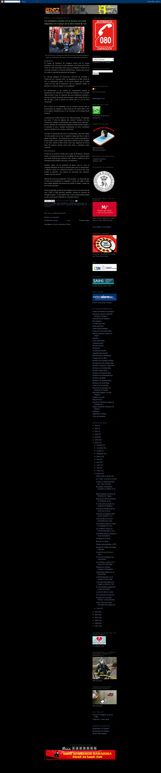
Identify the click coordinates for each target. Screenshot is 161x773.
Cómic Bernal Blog (98, 341)
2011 (96, 615)
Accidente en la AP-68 (103, 538)
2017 (96, 431)
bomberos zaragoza (76, 203)
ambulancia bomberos (60, 203)
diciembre (100, 445)
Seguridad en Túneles (99, 414)
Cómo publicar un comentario (102, 227)
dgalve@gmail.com (99, 98)
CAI (86, 203)
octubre (99, 451)
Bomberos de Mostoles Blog (102, 373)
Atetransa (96, 338)
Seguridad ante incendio (100, 353)
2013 (96, 443)
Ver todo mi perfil (99, 92)
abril (98, 468)
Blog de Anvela (97, 399)
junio (98, 462)
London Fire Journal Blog (100, 385)
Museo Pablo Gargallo (100, 733)
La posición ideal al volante (104, 592)
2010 (96, 617)
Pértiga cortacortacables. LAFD (106, 544)
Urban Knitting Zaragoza (100, 328)
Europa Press (48, 61)
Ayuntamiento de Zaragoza (101, 318)
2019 (96, 425)
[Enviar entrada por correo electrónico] (76, 200)
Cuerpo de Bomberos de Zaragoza (103, 311)
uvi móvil (47, 206)
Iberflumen (96, 411)
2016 (96, 434)
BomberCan (96, 348)
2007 (96, 626)
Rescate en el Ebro (102, 541)
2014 (96, 440)
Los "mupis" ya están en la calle (106, 479)
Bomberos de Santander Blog (102, 380)
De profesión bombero (99, 350)
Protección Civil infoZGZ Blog (102, 331)
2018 (96, 428)
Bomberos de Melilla (99, 378)
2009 (96, 620)
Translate (108, 62)
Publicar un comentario (51, 217)
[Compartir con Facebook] (51, 201)
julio (98, 459)
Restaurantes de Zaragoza (101, 731)
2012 (96, 612)
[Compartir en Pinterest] (54, 201)
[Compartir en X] (49, 201)
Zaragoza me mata (98, 397)
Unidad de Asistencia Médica (76, 204)
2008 (96, 623)
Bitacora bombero (98, 345)
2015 (96, 437)
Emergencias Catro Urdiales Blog (103, 363)
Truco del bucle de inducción (105, 595)
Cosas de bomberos (99, 416)
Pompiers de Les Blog (100, 358)
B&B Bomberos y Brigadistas (102, 355)
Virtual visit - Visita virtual (101, 719)
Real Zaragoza (97, 321)
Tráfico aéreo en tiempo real (105, 476)
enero (99, 608)
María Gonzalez (50, 204)
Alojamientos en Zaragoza (101, 728)
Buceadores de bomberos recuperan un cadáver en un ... (105, 489)
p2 (95, 88)
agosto (99, 456)
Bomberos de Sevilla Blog (101, 383)
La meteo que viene (99, 323)
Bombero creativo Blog (100, 370)
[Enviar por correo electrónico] (45, 201)
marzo (99, 471)
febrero (99, 473)
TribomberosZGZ (98, 343)
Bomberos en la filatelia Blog (102, 368)
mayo (99, 465)
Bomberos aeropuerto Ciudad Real (103, 365)
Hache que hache (98, 326)
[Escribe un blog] (47, 201)
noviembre (100, 448)
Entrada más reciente (51, 220)
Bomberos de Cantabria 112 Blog (103, 360)
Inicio (68, 220)
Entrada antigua (84, 220)
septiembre (100, 453)
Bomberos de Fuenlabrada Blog (102, 375)
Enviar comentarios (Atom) (62, 224)
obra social (61, 204)
